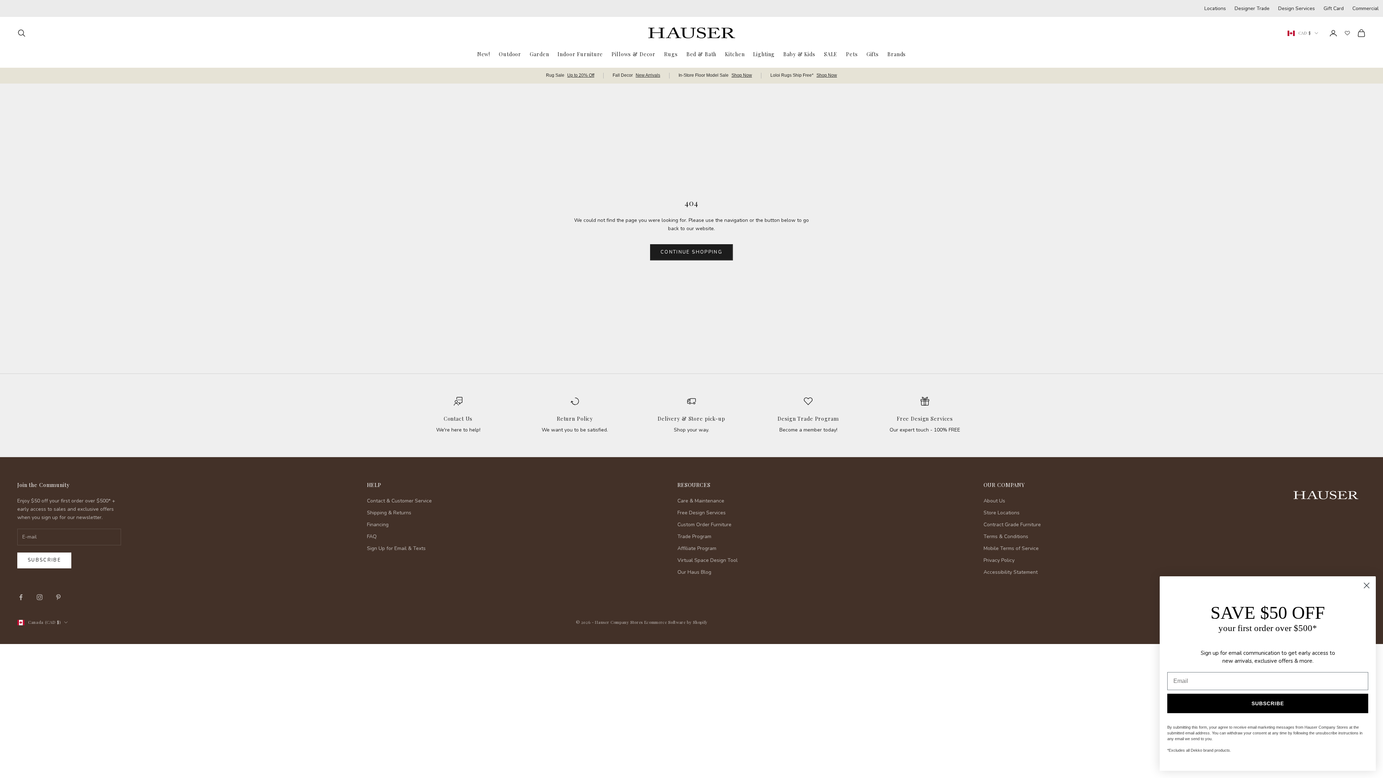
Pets (852, 54)
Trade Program (694, 536)
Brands (896, 54)
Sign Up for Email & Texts (396, 548)
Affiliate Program (696, 548)
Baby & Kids (799, 54)
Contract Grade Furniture (1012, 524)
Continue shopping (691, 252)
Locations (1215, 8)
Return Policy (575, 418)
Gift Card (1334, 8)
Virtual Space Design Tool (707, 560)
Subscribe (44, 560)
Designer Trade (1252, 8)
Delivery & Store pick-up (691, 418)
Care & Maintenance (700, 500)
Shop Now (741, 75)
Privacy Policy (999, 560)
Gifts (873, 54)
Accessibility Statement (1011, 572)
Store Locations (1002, 512)
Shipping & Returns (389, 512)
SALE (830, 54)
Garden (539, 54)
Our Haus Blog (694, 572)
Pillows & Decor (633, 54)
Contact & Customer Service (399, 500)
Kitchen (734, 54)
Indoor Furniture (580, 54)
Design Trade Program (808, 418)
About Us (994, 500)
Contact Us (458, 418)
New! (483, 54)
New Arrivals (648, 75)
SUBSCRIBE (1268, 703)
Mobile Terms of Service (1011, 548)
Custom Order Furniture (704, 524)
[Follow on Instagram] (39, 597)
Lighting (764, 54)
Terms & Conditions (1006, 536)
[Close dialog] (1366, 585)
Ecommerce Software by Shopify (676, 622)
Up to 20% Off (580, 75)
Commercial (1365, 8)
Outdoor (510, 54)
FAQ (372, 536)
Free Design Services (925, 418)
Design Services (1296, 8)
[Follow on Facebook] (20, 597)
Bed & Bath (701, 54)
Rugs (670, 54)
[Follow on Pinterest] (58, 597)
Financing (378, 524)
